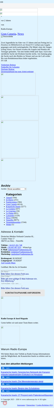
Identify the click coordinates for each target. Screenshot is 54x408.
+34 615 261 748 (15, 245)
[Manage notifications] (5, 403)
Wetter (8, 224)
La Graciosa (11, 211)
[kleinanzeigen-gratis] (20, 157)
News (8, 218)
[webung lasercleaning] (20, 119)
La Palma (10, 213)
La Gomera (10, 209)
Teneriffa (9, 220)
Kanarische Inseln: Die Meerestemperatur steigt (22, 381)
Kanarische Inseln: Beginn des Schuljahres (20, 388)
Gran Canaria (11, 204)
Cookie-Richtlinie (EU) (44, 405)
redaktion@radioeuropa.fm (21, 252)
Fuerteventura (11, 202)
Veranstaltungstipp (13, 222)
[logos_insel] (19, 49)
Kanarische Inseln (13, 206)
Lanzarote (10, 215)
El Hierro (9, 200)
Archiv (4, 189)
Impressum (21, 405)
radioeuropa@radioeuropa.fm (19, 250)
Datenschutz (30, 405)
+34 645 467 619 (14, 247)
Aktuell (9, 198)
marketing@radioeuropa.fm (22, 254)
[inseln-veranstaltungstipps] (18, 180)
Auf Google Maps (8, 263)
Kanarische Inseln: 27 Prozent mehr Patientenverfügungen (27, 395)
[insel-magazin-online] (18, 94)
